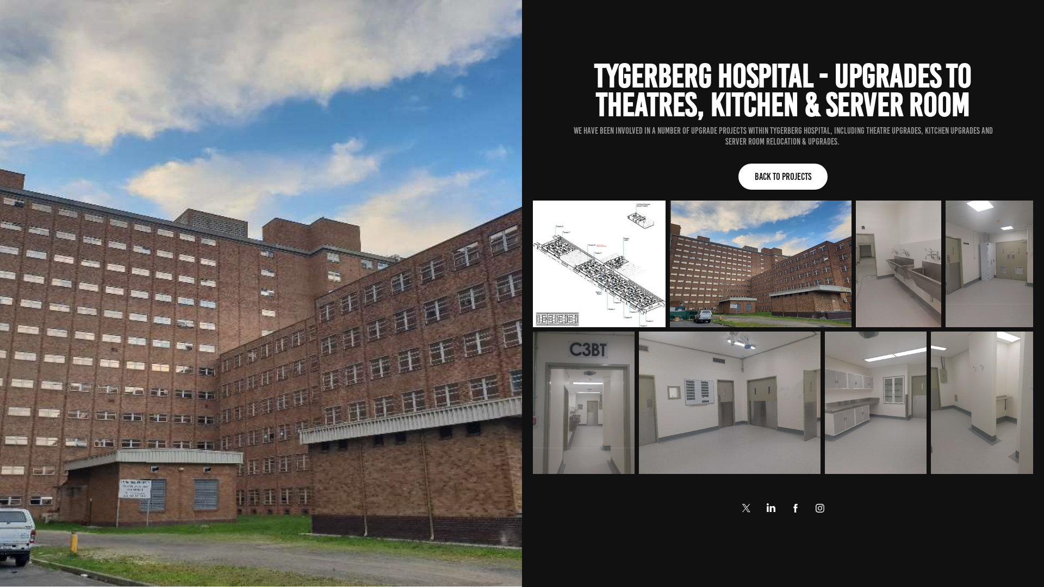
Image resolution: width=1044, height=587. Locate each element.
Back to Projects (783, 176)
